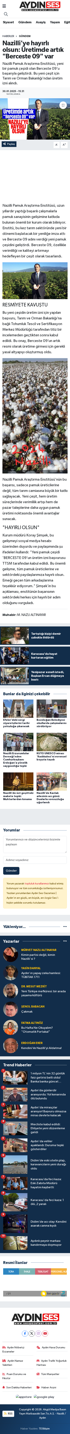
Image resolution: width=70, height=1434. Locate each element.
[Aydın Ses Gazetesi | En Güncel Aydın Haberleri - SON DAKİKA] (40, 6)
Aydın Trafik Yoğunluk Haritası (52, 1362)
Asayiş (41, 22)
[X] (32, 1333)
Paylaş (11, 144)
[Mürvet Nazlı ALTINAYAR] (10, 954)
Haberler (8, 36)
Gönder (11, 870)
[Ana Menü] (4, 6)
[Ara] (6, 14)
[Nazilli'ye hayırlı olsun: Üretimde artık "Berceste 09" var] (35, 119)
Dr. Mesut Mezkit (34, 986)
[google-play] (44, 1397)
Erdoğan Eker (32, 1043)
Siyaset (8, 22)
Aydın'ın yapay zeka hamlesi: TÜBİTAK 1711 (41, 975)
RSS (10, 1413)
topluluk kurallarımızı (37, 883)
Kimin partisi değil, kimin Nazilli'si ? (38, 957)
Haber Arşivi (48, 1387)
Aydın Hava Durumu (53, 1347)
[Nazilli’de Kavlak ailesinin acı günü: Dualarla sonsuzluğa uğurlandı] (52, 781)
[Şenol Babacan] (10, 1009)
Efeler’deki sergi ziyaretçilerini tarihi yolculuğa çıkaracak (16, 723)
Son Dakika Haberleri (19, 1387)
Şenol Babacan (32, 1006)
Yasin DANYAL (31, 968)
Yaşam (55, 22)
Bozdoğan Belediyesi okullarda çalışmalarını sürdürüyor (51, 723)
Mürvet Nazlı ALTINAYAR (38, 950)
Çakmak (26, 1011)
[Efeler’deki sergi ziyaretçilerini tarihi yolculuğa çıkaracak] (18, 708)
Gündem (24, 22)
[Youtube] (45, 1333)
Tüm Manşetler (50, 1374)
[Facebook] (25, 1333)
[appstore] (24, 1397)
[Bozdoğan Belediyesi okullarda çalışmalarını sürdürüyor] (52, 708)
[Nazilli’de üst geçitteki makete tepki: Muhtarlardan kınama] (18, 781)
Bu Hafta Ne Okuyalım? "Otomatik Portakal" (37, 1029)
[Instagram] (38, 1333)
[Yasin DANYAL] (10, 972)
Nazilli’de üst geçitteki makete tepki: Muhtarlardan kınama (18, 796)
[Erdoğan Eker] (10, 1045)
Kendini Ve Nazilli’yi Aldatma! (41, 1048)
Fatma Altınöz (32, 1023)
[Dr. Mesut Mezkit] (10, 990)
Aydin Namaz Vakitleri (12, 1362)
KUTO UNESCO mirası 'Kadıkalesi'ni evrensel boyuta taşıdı (51, 756)
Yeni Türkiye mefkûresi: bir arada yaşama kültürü (43, 993)
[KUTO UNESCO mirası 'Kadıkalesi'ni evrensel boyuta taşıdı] (52, 741)
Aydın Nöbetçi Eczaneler (13, 1349)
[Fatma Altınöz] (10, 1027)
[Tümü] (65, 926)
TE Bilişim (44, 1428)
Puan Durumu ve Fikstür (14, 1376)
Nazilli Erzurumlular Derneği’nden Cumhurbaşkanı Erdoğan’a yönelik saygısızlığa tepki (16, 759)
